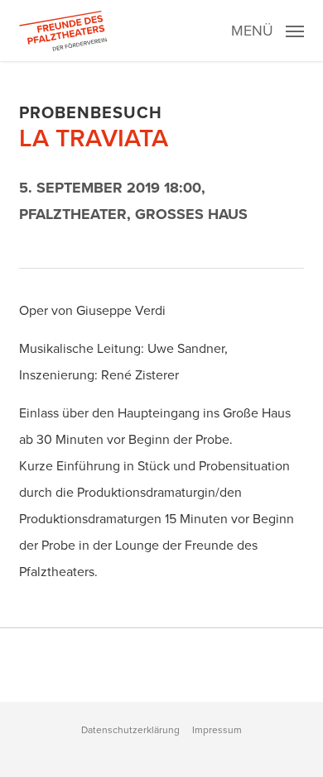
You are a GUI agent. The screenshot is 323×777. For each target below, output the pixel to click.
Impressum (217, 730)
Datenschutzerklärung (130, 730)
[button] (267, 29)
